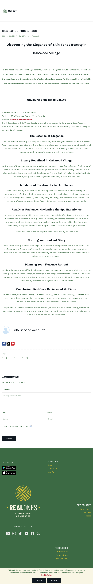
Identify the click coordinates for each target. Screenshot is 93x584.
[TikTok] (20, 533)
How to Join (85, 509)
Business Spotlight (22, 358)
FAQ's (51, 472)
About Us (52, 468)
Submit (9, 439)
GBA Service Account (30, 36)
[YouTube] (26, 533)
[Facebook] (32, 533)
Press (88, 516)
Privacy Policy (61, 558)
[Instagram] (14, 533)
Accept (54, 580)
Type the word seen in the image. (16, 426)
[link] (4, 344)
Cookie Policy (46, 575)
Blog (50, 465)
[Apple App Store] (9, 471)
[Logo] (10, 10)
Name (4, 413)
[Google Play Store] (9, 466)
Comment (6, 389)
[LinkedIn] (8, 533)
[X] (38, 533)
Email (49, 413)
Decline (39, 580)
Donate (87, 512)
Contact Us (62, 551)
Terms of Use (62, 555)
